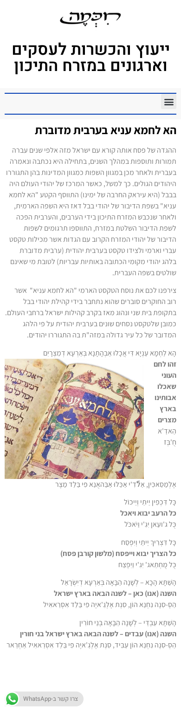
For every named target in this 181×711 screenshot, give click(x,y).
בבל (162, 689)
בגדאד (144, 689)
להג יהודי (49, 689)
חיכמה (76, 689)
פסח (91, 700)
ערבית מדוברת (123, 700)
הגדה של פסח (110, 689)
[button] (168, 101)
